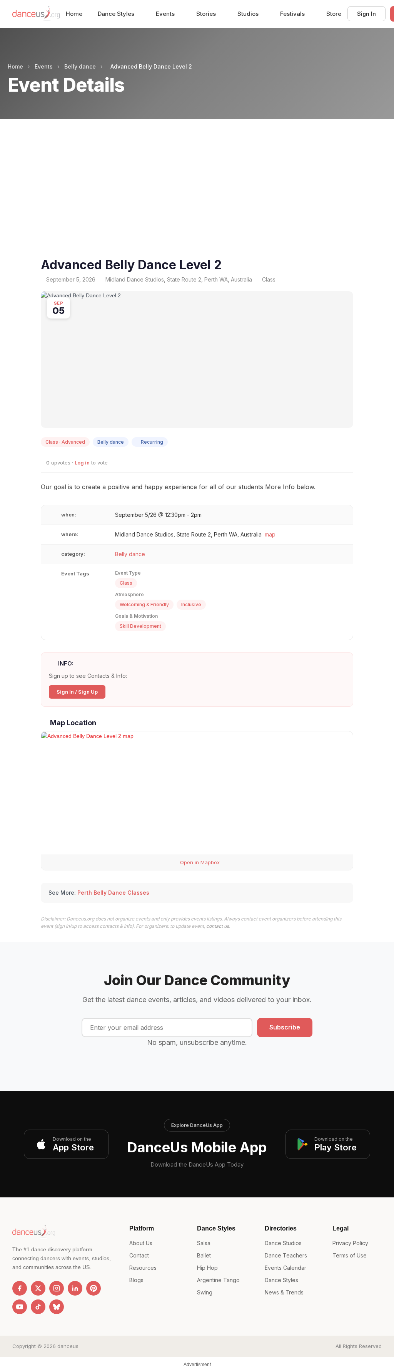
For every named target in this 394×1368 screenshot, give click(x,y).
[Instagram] (56, 1288)
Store (333, 13)
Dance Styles (117, 13)
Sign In (366, 13)
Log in (82, 462)
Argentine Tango (218, 1280)
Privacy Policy (350, 1243)
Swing (204, 1292)
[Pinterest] (93, 1288)
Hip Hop (207, 1267)
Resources (143, 1267)
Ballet (204, 1255)
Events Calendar (285, 1267)
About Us (140, 1243)
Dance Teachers (286, 1255)
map (270, 534)
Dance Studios (283, 1243)
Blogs (136, 1280)
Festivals (293, 13)
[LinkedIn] (75, 1288)
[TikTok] (38, 1306)
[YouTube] (19, 1306)
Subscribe (284, 1027)
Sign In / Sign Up (77, 692)
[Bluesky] (56, 1306)
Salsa (203, 1243)
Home (74, 13)
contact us (217, 926)
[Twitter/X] (38, 1288)
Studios (248, 13)
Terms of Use (349, 1255)
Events (166, 13)
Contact (139, 1255)
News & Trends (284, 1292)
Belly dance (80, 66)
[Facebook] (19, 1288)
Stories (206, 13)
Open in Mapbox (199, 862)
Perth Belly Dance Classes (113, 892)
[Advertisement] (197, 197)
